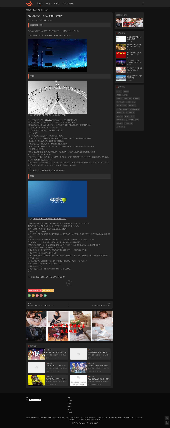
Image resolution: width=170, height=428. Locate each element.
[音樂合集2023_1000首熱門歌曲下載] (121, 78)
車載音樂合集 (132, 105)
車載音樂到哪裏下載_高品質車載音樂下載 (40, 306)
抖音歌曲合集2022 (134, 109)
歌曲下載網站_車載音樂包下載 (101, 306)
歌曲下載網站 (120, 102)
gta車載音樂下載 (130, 102)
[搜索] (143, 3)
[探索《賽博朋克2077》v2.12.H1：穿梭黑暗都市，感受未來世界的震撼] (36, 380)
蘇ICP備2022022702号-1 (83, 423)
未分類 (69, 406)
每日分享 (40, 3)
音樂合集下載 (120, 112)
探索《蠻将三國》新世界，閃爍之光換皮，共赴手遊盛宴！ (98, 379)
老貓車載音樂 (29, 3)
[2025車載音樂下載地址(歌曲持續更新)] (121, 39)
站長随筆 (48, 3)
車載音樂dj (119, 116)
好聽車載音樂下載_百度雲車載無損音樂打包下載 (49, 219)
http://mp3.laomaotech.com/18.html (58, 35)
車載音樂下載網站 (121, 105)
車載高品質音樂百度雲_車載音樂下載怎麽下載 (49, 171)
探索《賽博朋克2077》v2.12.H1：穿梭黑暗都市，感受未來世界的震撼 (56, 379)
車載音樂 (48, 120)
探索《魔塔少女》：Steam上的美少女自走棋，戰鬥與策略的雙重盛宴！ (98, 366)
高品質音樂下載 (130, 112)
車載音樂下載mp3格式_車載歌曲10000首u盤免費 (134, 46)
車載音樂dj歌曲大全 (122, 95)
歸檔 (27, 399)
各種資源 (57, 3)
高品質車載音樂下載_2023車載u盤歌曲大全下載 (135, 62)
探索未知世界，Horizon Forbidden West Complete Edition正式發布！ (56, 366)
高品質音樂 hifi (121, 127)
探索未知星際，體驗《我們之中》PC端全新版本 (56, 352)
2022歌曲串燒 (128, 123)
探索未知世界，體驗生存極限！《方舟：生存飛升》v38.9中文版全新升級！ (98, 352)
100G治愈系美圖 (67, 3)
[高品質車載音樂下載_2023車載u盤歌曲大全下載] (121, 62)
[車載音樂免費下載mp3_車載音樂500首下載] (121, 55)
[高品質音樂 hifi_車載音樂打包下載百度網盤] (121, 70)
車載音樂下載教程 (129, 116)
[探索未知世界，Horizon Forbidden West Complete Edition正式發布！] (36, 367)
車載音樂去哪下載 (48, 290)
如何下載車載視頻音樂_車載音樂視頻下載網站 (49, 277)
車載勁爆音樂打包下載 (35, 290)
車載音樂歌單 (120, 120)
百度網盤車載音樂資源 (132, 120)
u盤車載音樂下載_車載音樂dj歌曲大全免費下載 (49, 115)
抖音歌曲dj (119, 123)
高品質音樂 (136, 98)
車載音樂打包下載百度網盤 (124, 98)
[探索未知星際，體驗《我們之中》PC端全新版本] (36, 354)
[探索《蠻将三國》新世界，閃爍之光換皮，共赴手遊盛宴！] (78, 380)
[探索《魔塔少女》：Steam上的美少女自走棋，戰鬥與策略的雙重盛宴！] (78, 367)
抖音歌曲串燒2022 (122, 109)
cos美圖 (70, 401)
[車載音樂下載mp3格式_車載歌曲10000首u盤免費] (121, 47)
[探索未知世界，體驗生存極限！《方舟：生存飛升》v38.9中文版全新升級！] (78, 354)
